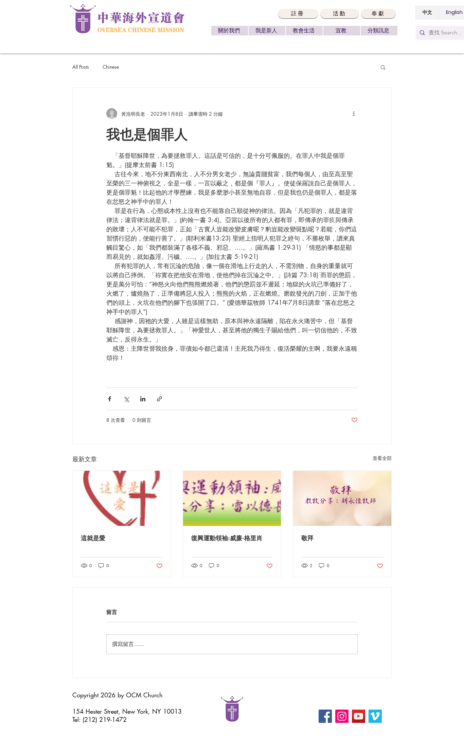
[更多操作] (354, 114)
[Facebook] (325, 716)
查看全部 (382, 458)
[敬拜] (342, 498)
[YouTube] (358, 716)
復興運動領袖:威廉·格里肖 (227, 538)
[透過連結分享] (159, 399)
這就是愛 (93, 538)
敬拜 (307, 538)
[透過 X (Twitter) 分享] (126, 399)
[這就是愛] (122, 498)
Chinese (111, 67)
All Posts (80, 67)
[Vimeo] (375, 716)
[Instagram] (342, 716)
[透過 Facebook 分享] (109, 399)
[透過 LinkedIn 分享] (143, 399)
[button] (298, 13)
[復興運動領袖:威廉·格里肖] (232, 498)
